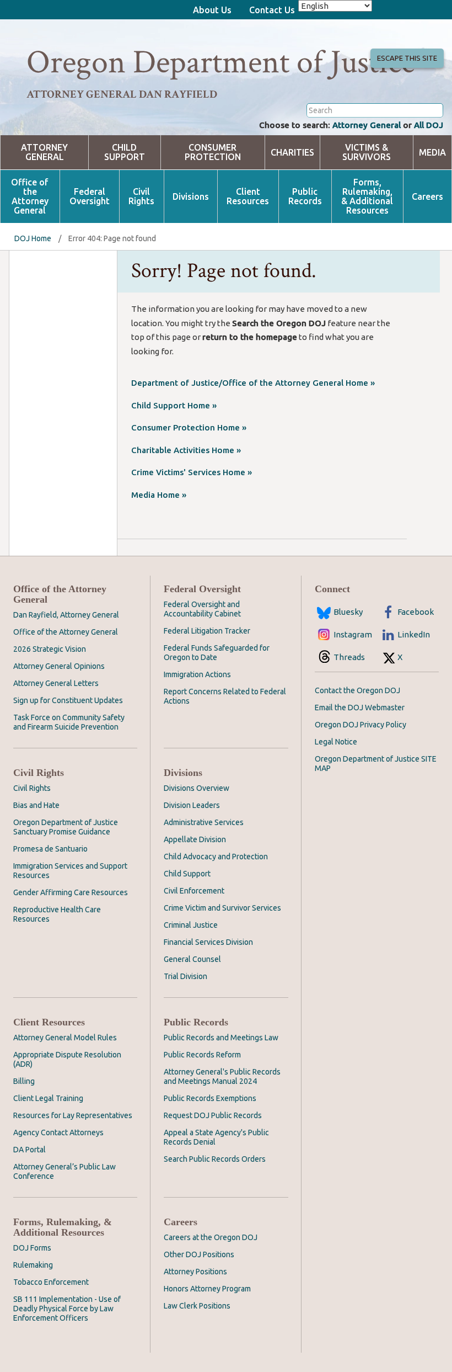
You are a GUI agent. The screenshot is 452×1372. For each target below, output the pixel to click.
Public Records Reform (202, 1054)
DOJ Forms (32, 1247)
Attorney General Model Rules (65, 1037)
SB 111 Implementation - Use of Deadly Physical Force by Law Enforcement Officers (67, 1308)
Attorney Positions (195, 1271)
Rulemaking (33, 1265)
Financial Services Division (208, 942)
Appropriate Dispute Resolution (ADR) (67, 1059)
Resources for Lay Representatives (72, 1115)
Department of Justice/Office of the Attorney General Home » (253, 382)
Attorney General (366, 125)
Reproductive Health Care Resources (57, 914)
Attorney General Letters (56, 683)
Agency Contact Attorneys (58, 1132)
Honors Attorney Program (207, 1288)
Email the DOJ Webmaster (360, 707)
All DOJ (428, 125)
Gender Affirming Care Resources (70, 892)
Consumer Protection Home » (188, 427)
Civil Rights (141, 196)
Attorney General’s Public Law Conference (64, 1171)
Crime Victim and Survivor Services (222, 907)
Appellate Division (195, 839)
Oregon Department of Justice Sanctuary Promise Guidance (65, 827)
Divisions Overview (196, 788)
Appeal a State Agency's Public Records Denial (216, 1137)
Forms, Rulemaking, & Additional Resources (367, 196)
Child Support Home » (174, 405)
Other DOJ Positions (199, 1254)
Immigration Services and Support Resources (70, 871)
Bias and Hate (36, 805)
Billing (24, 1081)
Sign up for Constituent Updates (68, 700)
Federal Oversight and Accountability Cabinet (202, 609)
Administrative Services (204, 822)
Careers (427, 196)
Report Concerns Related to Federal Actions (225, 696)
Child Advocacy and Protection (216, 856)
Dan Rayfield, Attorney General (66, 614)
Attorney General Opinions (59, 666)
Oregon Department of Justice (220, 62)
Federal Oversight (89, 196)
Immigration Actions (197, 674)
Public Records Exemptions (210, 1098)
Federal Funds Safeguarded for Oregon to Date (217, 653)
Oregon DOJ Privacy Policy (360, 724)
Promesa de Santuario (50, 848)
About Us (212, 10)
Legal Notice (336, 741)
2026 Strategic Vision (49, 649)
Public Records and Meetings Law (221, 1037)
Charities (292, 152)
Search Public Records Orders (215, 1159)
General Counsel (192, 959)
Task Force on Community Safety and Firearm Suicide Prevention (69, 722)
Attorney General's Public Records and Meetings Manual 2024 (222, 1076)
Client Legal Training (48, 1098)
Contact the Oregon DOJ (357, 690)
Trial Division (185, 976)
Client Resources (248, 196)
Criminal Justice (191, 925)
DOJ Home (32, 238)
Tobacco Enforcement (51, 1282)
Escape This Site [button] (407, 58)
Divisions (191, 196)
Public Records (305, 196)
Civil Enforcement (194, 890)
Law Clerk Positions (197, 1305)
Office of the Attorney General (30, 196)
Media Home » (158, 494)
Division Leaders (192, 805)
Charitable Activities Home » (186, 450)
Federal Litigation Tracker (207, 630)
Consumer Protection (213, 152)
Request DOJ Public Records (213, 1115)
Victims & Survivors (366, 152)
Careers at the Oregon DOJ (210, 1237)
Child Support (124, 152)
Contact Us (272, 10)
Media (432, 152)
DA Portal (29, 1149)
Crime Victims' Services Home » (191, 472)
